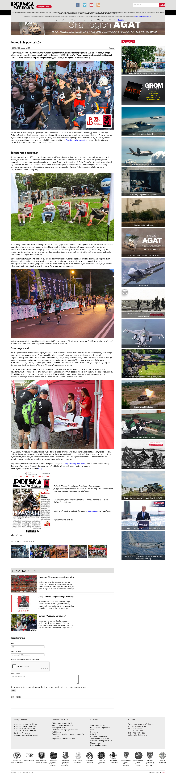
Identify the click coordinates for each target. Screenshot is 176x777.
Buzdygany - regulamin (100, 728)
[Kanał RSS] (98, 5)
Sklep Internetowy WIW (62, 723)
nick (13, 643)
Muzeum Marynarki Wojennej (26, 735)
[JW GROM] (143, 90)
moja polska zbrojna (44, 6)
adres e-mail (17, 651)
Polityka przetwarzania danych (142, 16)
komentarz (16, 673)
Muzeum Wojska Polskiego (25, 724)
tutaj (40, 468)
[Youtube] (91, 5)
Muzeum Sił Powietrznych (25, 731)
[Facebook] (77, 5)
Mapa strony (95, 743)
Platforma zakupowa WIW (101, 741)
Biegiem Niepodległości (75, 463)
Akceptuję (121, 20)
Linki (92, 730)
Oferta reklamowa (97, 725)
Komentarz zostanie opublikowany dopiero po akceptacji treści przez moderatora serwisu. (49, 687)
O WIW (93, 734)
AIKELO (163, 772)
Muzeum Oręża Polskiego (25, 726)
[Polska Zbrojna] (42, 9)
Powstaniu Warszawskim (76, 140)
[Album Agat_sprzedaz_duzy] (88, 26)
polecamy (128, 41)
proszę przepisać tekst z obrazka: (25, 659)
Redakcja (94, 732)
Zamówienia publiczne (99, 739)
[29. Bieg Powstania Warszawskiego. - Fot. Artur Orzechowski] (20, 551)
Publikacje (56, 732)
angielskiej (92, 511)
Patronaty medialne (98, 736)
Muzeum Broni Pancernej (24, 728)
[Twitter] (84, 5)
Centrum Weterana (22, 733)
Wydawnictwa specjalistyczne (65, 730)
